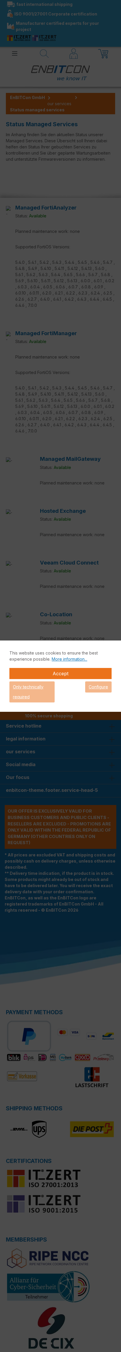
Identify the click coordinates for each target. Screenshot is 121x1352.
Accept (60, 673)
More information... (69, 659)
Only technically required (28, 691)
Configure (98, 686)
